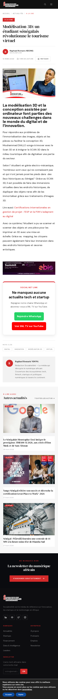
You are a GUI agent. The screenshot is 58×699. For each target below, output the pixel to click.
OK (23, 671)
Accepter (8, 694)
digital (7, 349)
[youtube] (12, 617)
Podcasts (35, 636)
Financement (9, 640)
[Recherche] (45, 4)
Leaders (6, 650)
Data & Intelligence (11, 645)
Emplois (34, 640)
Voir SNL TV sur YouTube (29, 326)
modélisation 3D (35, 349)
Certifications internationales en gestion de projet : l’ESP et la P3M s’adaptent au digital (28, 212)
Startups (7, 636)
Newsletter (35, 645)
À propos (35, 631)
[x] (18, 617)
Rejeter (20, 694)
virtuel (49, 349)
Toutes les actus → (45, 398)
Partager (44, 59)
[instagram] (25, 617)
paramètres (27, 689)
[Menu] (51, 4)
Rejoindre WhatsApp (29, 316)
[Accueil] (10, 4)
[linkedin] (5, 617)
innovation (19, 349)
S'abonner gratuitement (27, 578)
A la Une (30, 13)
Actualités (18, 13)
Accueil (6, 13)
